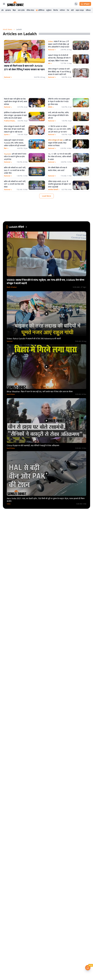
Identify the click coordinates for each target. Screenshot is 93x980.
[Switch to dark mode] (76, 4)
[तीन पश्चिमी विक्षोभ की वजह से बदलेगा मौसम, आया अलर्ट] (81, 171)
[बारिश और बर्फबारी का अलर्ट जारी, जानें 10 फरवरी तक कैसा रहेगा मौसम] (37, 185)
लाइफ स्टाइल (80, 10)
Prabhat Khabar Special (10, 121)
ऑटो (72, 10)
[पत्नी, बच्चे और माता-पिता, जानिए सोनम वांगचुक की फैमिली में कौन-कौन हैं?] (81, 116)
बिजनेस (55, 10)
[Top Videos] (26, 227)
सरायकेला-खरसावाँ (53, 190)
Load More (46, 196)
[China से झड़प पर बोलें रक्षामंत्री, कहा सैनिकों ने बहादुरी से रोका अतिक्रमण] (46, 420)
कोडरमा (51, 107)
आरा (50, 63)
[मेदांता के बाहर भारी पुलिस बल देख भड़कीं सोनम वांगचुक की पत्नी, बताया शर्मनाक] (37, 102)
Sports (7, 135)
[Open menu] (4, 4)
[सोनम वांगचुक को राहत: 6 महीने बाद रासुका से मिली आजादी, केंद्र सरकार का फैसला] (81, 144)
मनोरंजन (62, 10)
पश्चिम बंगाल (30, 10)
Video (9, 504)
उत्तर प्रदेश (21, 10)
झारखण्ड (8, 10)
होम (2, 10)
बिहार (14, 10)
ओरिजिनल (41, 10)
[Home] (15, 3)
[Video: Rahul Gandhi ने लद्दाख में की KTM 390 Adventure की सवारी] (46, 313)
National (8, 77)
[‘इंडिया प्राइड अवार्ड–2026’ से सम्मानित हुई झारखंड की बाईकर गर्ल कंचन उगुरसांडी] (81, 185)
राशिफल (88, 10)
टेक (68, 10)
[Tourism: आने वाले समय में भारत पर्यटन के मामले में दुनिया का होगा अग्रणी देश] (37, 157)
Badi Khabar (12, 287)
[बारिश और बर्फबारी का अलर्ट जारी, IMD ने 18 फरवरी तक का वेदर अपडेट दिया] (37, 171)
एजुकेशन (48, 10)
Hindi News (7, 29)
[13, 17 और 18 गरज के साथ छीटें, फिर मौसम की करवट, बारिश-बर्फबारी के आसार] (81, 157)
